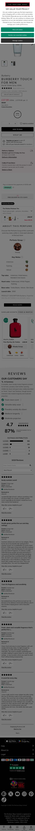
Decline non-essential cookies (17, 35)
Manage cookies (17, 40)
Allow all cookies (17, 30)
